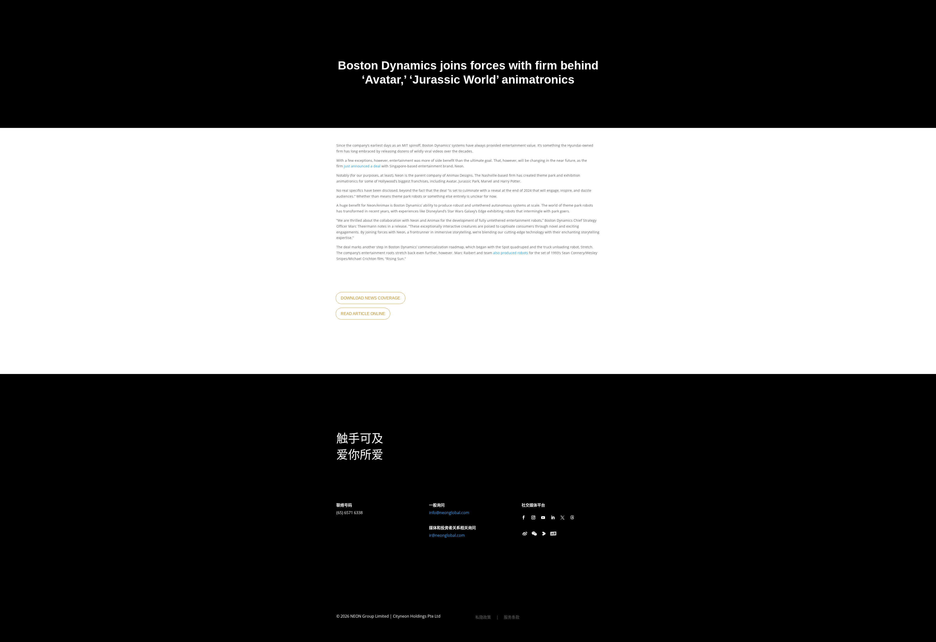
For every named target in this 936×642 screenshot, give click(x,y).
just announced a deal (362, 166)
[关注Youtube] (543, 517)
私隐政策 (483, 617)
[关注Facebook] (523, 517)
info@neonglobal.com (449, 512)
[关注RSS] (572, 517)
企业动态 (174, 9)
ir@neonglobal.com (447, 535)
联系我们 (195, 9)
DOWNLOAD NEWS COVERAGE (370, 298)
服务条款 (511, 617)
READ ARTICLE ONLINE (363, 314)
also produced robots (510, 252)
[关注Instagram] (533, 517)
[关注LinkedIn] (553, 517)
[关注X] (562, 517)
